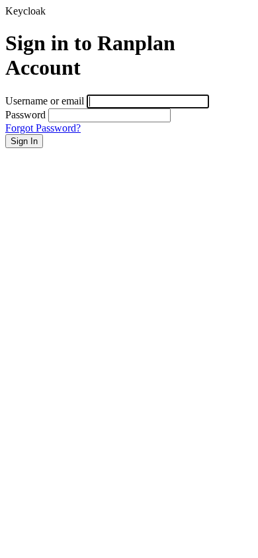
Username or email (44, 100)
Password (25, 114)
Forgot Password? (43, 128)
